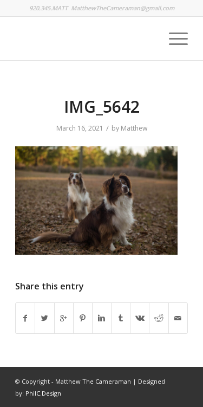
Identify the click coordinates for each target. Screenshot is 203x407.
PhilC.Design (43, 393)
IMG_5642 (102, 106)
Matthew (134, 128)
